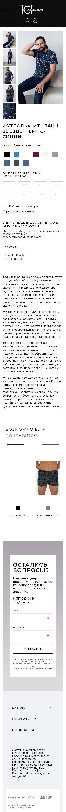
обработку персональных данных (33, 668)
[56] (48, 508)
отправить (33, 648)
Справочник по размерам (19, 211)
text (33, 9)
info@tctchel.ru (23, 602)
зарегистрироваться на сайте (22, 237)
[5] (18, 508)
